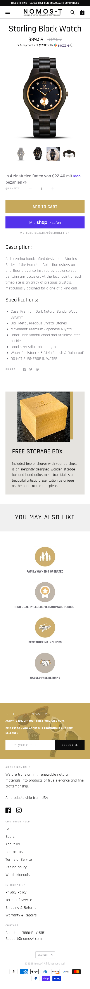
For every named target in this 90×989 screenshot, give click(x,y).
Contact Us (14, 851)
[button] (45, 45)
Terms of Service (18, 859)
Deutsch (43, 955)
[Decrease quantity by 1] (30, 189)
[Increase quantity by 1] (53, 189)
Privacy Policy (15, 892)
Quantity (12, 188)
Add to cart (45, 207)
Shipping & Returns (20, 907)
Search (10, 836)
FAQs (9, 828)
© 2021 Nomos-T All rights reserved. (45, 963)
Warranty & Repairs (21, 915)
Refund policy (16, 867)
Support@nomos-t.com (23, 938)
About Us (12, 844)
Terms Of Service (18, 899)
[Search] (72, 12)
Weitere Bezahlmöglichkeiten (45, 233)
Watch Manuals (17, 874)
